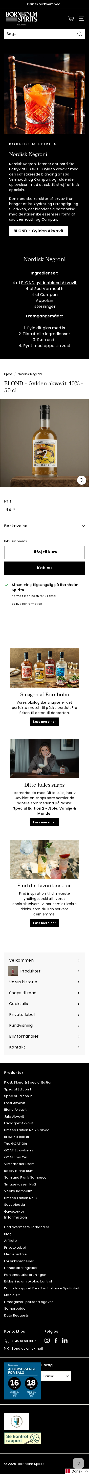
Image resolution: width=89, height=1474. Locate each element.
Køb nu (44, 568)
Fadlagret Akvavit (18, 1123)
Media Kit (12, 1295)
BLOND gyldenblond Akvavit (49, 283)
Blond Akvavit (15, 1109)
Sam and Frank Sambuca (25, 1177)
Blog (8, 1234)
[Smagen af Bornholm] (44, 668)
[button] (77, 1471)
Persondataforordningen (25, 1274)
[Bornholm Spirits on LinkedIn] (64, 1340)
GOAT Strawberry (18, 1150)
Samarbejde (15, 1308)
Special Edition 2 (18, 1096)
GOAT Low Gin (15, 1157)
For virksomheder (19, 1261)
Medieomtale (15, 1254)
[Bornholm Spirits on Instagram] (47, 1340)
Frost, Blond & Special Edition (28, 1082)
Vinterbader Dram (19, 1164)
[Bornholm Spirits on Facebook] (56, 1340)
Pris (8, 501)
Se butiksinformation (27, 604)
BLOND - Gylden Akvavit (39, 231)
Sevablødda (14, 1204)
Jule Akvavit (14, 1116)
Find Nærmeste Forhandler (26, 1227)
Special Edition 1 (17, 1089)
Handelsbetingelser (21, 1267)
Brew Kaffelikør (16, 1136)
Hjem (8, 374)
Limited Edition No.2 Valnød (26, 1130)
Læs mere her (44, 721)
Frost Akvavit (14, 1103)
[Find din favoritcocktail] (44, 859)
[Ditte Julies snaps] (44, 758)
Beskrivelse (15, 525)
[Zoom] (81, 480)
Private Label (15, 1247)
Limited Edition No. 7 (20, 1198)
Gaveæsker (14, 1211)
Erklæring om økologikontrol (28, 1281)
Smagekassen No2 (20, 1184)
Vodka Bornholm (18, 1191)
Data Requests (16, 1315)
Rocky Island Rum (19, 1170)
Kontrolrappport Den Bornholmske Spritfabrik (42, 1288)
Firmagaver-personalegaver (28, 1301)
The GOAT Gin (15, 1143)
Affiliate (10, 1240)
